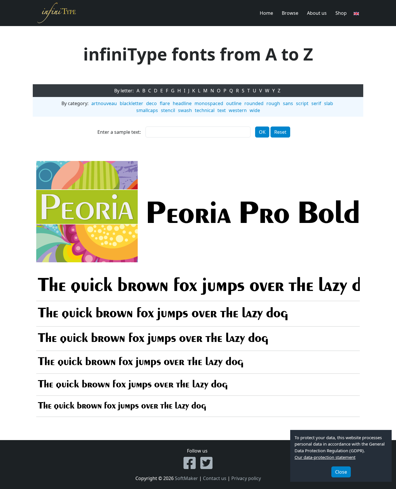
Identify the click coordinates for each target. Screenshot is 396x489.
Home (266, 13)
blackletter (131, 103)
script (302, 103)
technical (205, 110)
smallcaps (147, 110)
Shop (341, 13)
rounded (254, 103)
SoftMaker (186, 478)
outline (233, 103)
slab (328, 103)
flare (165, 103)
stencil (168, 110)
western (238, 110)
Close (341, 472)
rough (273, 103)
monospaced (209, 103)
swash (185, 110)
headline (182, 103)
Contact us (214, 478)
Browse (290, 13)
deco (151, 103)
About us (317, 13)
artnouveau (104, 103)
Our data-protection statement (325, 457)
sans (288, 103)
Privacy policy (246, 478)
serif (316, 103)
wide (255, 110)
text (221, 110)
